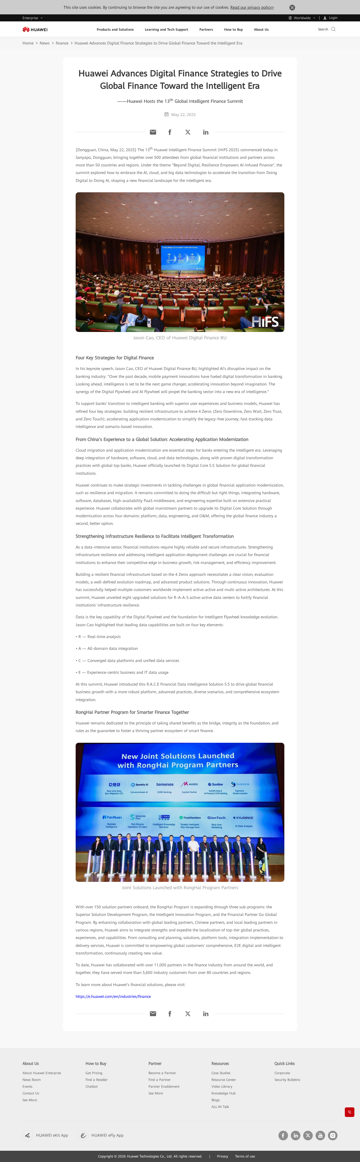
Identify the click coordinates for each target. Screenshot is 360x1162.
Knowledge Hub (224, 1093)
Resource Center (224, 1080)
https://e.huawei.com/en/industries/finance (113, 996)
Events (27, 1087)
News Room (31, 1080)
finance (62, 43)
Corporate (282, 1073)
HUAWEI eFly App (107, 1135)
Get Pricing (94, 1073)
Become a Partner (162, 1073)
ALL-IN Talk (220, 1107)
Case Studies (221, 1073)
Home (27, 43)
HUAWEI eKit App (52, 1135)
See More (29, 1100)
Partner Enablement (163, 1087)
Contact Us (30, 1093)
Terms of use (245, 1156)
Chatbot (92, 1087)
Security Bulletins (287, 1080)
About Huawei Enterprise (41, 1073)
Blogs (216, 1100)
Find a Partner (159, 1080)
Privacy (222, 1156)
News (45, 43)
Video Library (222, 1087)
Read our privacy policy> (252, 7)
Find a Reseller (97, 1080)
